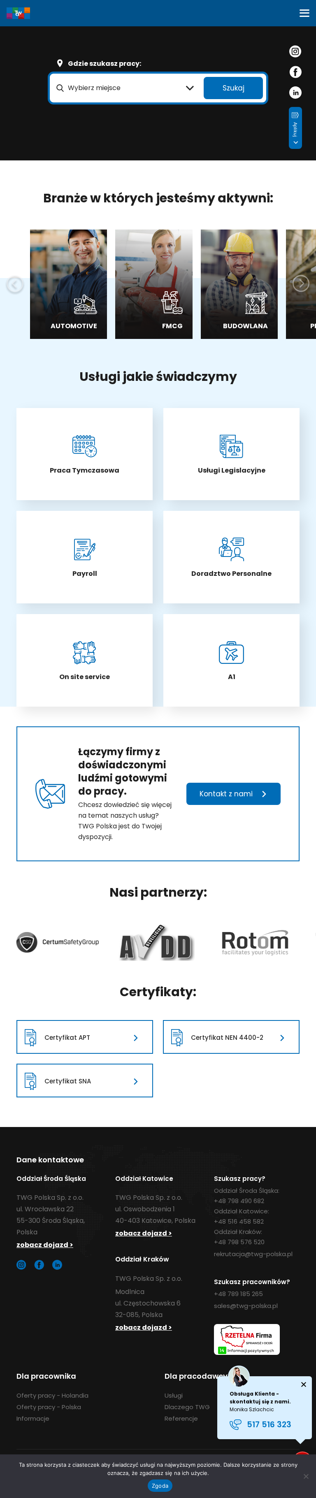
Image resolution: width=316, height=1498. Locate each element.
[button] (304, 13)
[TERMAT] (255, 942)
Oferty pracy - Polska (48, 1407)
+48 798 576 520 (239, 1242)
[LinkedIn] (295, 92)
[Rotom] (153, 942)
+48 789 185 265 (238, 1293)
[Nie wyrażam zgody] (306, 1476)
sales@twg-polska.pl (246, 1305)
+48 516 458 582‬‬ (239, 1221)
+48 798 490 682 (239, 1201)
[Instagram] (295, 51)
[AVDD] (54, 942)
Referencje (181, 1418)
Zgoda (160, 1485)
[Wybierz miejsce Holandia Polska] (125, 88)
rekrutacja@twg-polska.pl (253, 1254)
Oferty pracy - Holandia (52, 1395)
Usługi (174, 1395)
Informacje (32, 1418)
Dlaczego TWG (187, 1407)
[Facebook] (295, 72)
